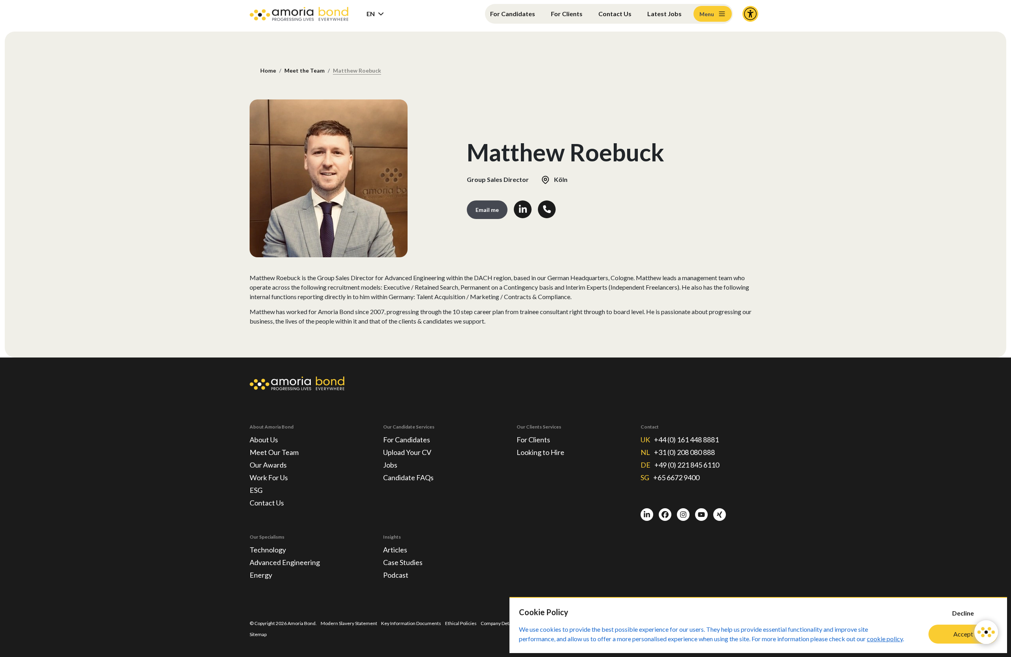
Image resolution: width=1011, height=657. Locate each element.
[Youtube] (701, 514)
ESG (256, 490)
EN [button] (370, 13)
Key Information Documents (411, 623)
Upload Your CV (407, 452)
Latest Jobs (664, 13)
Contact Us (614, 13)
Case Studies (403, 562)
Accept (963, 634)
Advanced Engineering (285, 562)
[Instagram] (683, 514)
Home (268, 70)
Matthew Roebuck (357, 70)
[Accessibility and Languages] (750, 14)
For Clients (567, 13)
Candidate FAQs (408, 477)
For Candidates (512, 13)
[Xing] (719, 514)
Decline (963, 613)
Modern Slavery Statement (349, 623)
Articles (395, 549)
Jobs (390, 464)
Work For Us (269, 477)
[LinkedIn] (647, 514)
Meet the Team (304, 70)
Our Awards (268, 464)
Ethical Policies (461, 623)
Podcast (395, 575)
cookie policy (885, 638)
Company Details (498, 623)
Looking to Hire (540, 452)
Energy (261, 575)
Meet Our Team (274, 452)
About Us (264, 439)
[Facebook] (665, 514)
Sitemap (258, 634)
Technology (268, 549)
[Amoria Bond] (299, 14)
